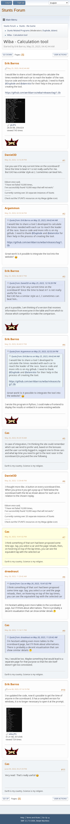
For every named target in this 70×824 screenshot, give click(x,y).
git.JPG (13, 125)
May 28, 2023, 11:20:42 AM (16, 576)
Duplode (46, 30)
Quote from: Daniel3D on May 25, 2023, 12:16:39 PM (32, 283)
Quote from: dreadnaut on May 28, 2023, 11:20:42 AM (33, 637)
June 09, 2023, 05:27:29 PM (16, 769)
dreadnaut (12, 571)
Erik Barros (12, 63)
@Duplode (10, 83)
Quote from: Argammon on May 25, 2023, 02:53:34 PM (33, 351)
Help (22, 817)
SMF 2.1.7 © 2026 (28, 821)
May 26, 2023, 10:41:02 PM (16, 536)
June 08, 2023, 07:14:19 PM (18, 689)
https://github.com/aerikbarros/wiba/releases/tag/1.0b (33, 92)
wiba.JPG (12, 734)
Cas (7, 433)
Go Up (6, 798)
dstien (54, 30)
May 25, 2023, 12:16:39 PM (16, 160)
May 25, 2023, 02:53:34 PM (16, 213)
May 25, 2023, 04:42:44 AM (18, 68)
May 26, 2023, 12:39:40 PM (16, 480)
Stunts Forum (13, 10)
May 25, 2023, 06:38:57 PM (16, 276)
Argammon (12, 208)
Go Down (7, 54)
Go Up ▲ (46, 817)
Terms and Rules (33, 817)
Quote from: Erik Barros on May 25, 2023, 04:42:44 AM (33, 220)
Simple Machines (42, 821)
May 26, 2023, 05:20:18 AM (16, 438)
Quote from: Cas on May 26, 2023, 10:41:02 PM (30, 583)
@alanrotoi (25, 83)
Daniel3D (11, 155)
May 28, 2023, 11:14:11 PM (16, 630)
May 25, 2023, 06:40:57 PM (16, 344)
